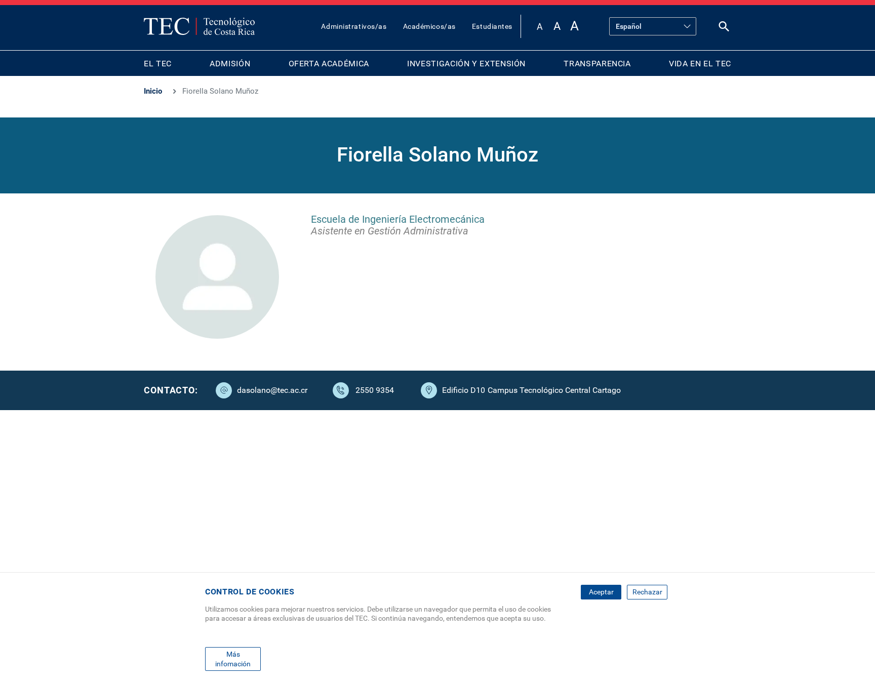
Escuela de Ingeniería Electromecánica (398, 219)
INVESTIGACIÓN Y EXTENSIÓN (466, 63)
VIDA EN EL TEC (700, 63)
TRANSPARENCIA (597, 63)
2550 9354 (374, 390)
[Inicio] (199, 26)
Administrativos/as (353, 26)
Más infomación (233, 658)
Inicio (153, 91)
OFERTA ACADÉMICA (329, 63)
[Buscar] (724, 28)
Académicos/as (429, 26)
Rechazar (647, 592)
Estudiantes (492, 26)
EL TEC (158, 63)
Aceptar (601, 592)
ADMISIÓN (230, 63)
